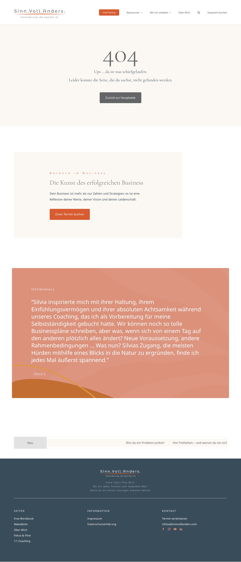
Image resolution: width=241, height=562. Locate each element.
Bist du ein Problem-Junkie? (134, 443)
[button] (199, 12)
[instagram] (169, 529)
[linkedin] (181, 529)
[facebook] (163, 529)
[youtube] (175, 529)
